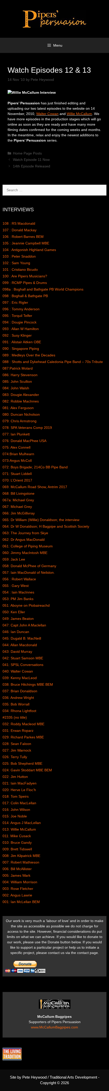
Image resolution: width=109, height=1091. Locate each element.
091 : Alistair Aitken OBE (22, 342)
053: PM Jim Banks (18, 599)
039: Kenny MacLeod (20, 678)
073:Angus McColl (17, 460)
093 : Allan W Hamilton (21, 329)
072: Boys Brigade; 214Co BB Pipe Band (35, 467)
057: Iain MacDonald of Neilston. (29, 572)
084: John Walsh (16, 388)
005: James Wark (16, 875)
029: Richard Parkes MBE (23, 737)
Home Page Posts (27, 153)
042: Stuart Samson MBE (23, 658)
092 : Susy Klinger (17, 335)
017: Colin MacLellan (19, 803)
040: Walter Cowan (18, 671)
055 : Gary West (16, 586)
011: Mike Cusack (17, 836)
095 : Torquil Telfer (17, 316)
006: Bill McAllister (17, 869)
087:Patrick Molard (18, 368)
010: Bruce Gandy (17, 842)
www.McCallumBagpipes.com (54, 1027)
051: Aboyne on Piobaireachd (26, 605)
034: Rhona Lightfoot (19, 711)
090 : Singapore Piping (21, 349)
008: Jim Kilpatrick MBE (21, 856)
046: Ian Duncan (16, 632)
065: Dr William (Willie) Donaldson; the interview (41, 520)
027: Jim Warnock (17, 750)
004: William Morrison (20, 882)
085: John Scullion (17, 381)
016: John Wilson (16, 810)
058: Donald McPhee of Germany (29, 566)
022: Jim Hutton (15, 777)
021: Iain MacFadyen (20, 783)
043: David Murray (17, 651)
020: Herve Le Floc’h (19, 790)
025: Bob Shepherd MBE (22, 763)
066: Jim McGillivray (19, 513)
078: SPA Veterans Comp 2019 (27, 428)
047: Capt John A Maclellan (24, 625)
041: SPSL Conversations (23, 665)
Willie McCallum (79, 114)
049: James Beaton (18, 619)
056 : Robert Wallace (19, 579)
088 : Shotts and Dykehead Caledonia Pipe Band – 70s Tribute (53, 362)
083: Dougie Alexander (21, 395)
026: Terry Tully (15, 757)
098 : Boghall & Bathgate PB (25, 296)
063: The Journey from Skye (25, 533)
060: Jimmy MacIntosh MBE (25, 553)
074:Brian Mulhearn (18, 454)
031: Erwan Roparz (18, 731)
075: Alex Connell (16, 447)
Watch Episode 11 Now (31, 160)
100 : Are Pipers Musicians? (25, 276)
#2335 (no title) (15, 717)
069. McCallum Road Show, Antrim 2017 (35, 487)
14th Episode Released (31, 166)
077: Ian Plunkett (16, 434)
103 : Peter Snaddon (19, 256)
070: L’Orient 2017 (17, 480)
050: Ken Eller (14, 612)
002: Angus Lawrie (17, 895)
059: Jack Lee (14, 559)
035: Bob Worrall (16, 704)
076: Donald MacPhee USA (24, 441)
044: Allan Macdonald (20, 645)
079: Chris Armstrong (20, 421)
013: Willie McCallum (19, 829)
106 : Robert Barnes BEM (23, 237)
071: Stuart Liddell (17, 474)
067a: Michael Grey (18, 500)
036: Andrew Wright (18, 698)
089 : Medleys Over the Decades (29, 355)
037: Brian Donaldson (20, 691)
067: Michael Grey (17, 507)
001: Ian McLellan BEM (21, 902)
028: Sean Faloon (17, 744)
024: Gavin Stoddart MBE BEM (27, 770)
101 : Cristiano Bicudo (20, 269)
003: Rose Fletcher (18, 889)
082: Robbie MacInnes (21, 401)
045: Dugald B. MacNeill (22, 638)
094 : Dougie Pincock (20, 322)
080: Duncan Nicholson (21, 414)
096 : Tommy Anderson (21, 309)
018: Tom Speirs (16, 796)
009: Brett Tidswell (17, 849)
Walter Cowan (47, 114)
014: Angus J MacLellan (22, 823)
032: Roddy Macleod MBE (23, 724)
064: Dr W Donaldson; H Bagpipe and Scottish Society (46, 526)
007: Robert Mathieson (21, 862)
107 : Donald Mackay (20, 230)
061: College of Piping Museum (28, 546)
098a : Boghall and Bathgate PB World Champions (43, 289)
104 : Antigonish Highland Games (29, 250)
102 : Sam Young (16, 263)
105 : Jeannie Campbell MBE (26, 243)
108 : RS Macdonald (19, 223)
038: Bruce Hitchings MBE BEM (28, 684)
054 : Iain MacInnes (18, 592)
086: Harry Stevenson (20, 375)
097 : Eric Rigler (15, 302)
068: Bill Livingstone (18, 493)
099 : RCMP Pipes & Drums (25, 283)
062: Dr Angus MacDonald (24, 540)
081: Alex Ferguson (18, 408)
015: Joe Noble (15, 816)
